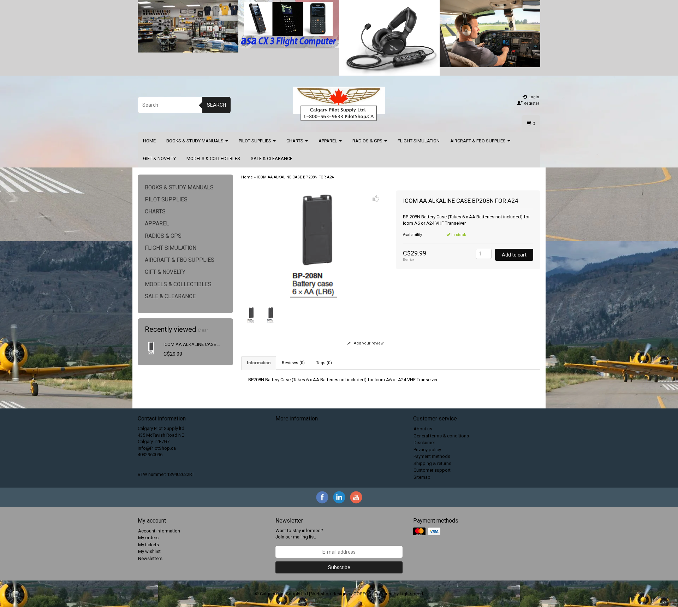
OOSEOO (362, 593)
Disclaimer (424, 442)
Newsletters (150, 558)
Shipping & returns (432, 463)
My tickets (148, 544)
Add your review (368, 343)
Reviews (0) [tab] (293, 362)
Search (216, 105)
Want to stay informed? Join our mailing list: (299, 534)
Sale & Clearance (271, 158)
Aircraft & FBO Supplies (478, 140)
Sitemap (422, 477)
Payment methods (432, 456)
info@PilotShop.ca (157, 448)
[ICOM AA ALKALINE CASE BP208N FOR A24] (151, 347)
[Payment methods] (427, 531)
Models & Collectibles (213, 158)
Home (149, 140)
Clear (203, 330)
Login (533, 97)
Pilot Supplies (255, 140)
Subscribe (339, 567)
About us (423, 428)
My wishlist (149, 551)
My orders (148, 537)
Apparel (328, 140)
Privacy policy (427, 449)
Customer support (432, 470)
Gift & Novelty (159, 158)
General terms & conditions (441, 435)
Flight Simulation (419, 140)
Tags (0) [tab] (324, 362)
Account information (159, 531)
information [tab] (258, 362)
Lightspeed (411, 593)
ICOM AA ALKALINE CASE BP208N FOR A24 (207, 344)
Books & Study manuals (195, 140)
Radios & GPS (367, 140)
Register (531, 103)
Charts (295, 140)
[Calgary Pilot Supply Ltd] (339, 104)
